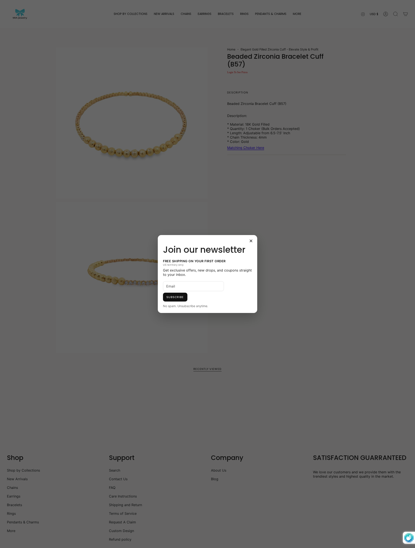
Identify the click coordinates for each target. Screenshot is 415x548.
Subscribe (175, 297)
